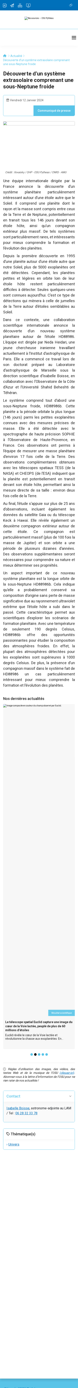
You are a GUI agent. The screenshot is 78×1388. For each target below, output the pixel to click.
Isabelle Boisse (18, 1108)
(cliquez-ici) (66, 1072)
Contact (13, 1096)
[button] (31, 1054)
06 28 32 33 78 (26, 1113)
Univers (13, 1144)
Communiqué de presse (54, 110)
